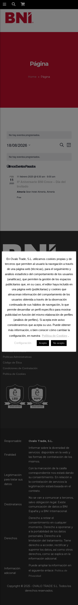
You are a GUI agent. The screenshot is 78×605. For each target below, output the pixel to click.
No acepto (58, 343)
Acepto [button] (43, 343)
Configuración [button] (22, 342)
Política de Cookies (54, 335)
